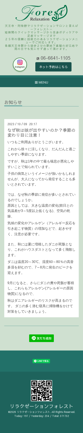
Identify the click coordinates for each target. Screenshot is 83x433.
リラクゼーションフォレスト (41, 406)
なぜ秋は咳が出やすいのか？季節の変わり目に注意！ (41, 132)
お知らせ (13, 102)
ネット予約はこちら (53, 67)
